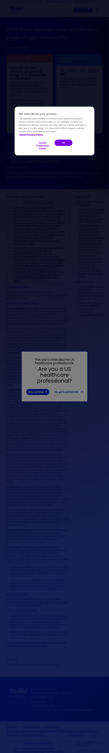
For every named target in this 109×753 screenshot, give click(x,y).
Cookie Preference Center (42, 145)
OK (63, 142)
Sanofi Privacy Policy (31, 134)
